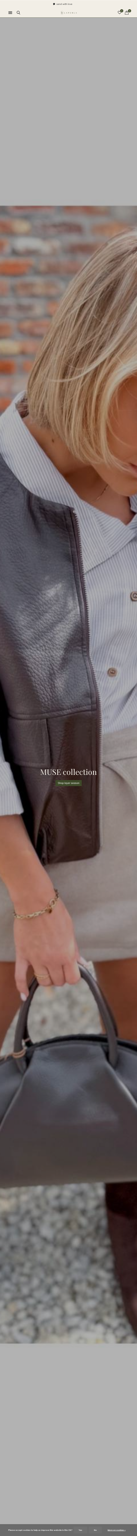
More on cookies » (116, 1530)
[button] (10, 13)
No (95, 1530)
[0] (127, 12)
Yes (80, 1530)
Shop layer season (68, 783)
